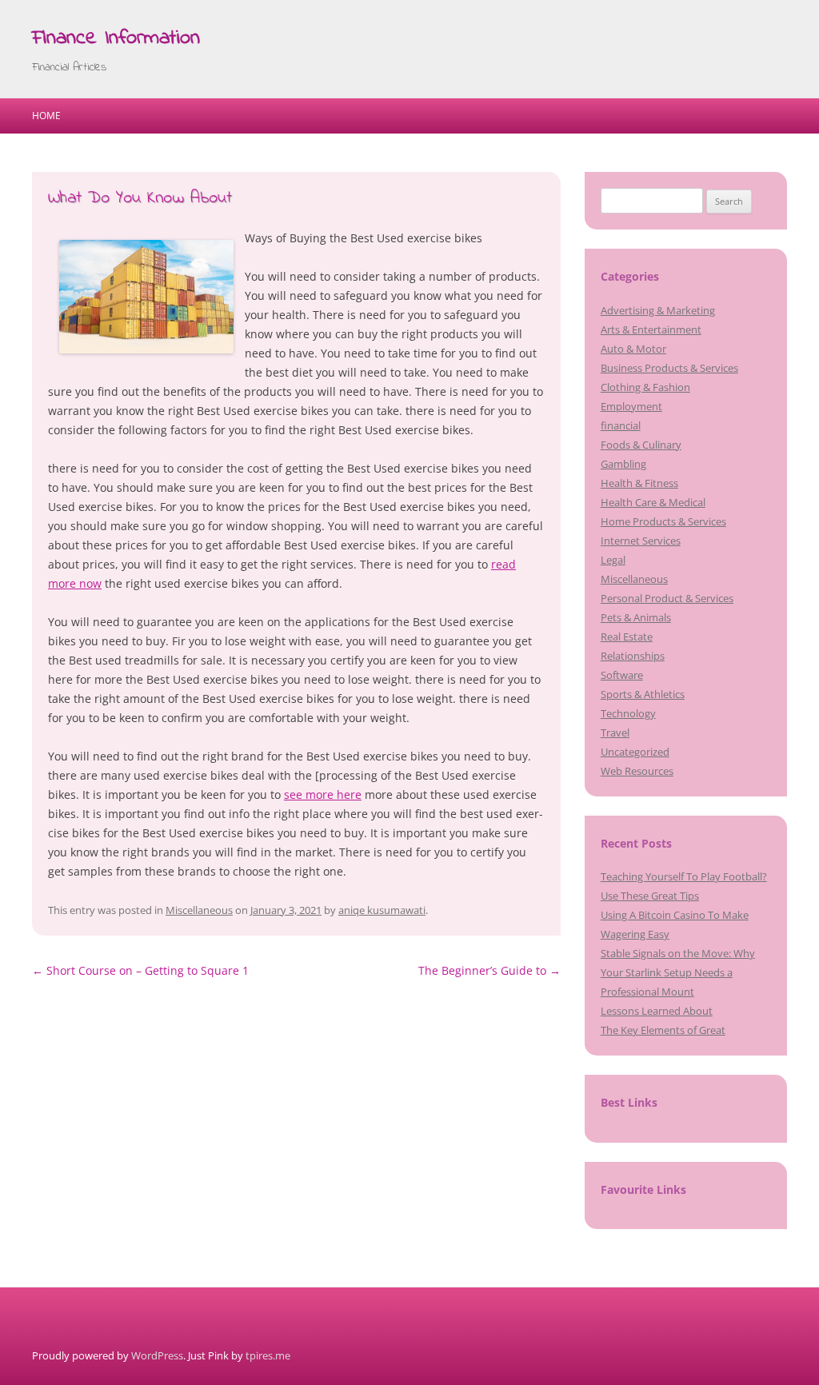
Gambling (623, 464)
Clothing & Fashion (645, 387)
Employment (631, 406)
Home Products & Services (663, 521)
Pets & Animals (636, 617)
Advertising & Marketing (658, 310)
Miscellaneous (199, 910)
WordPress (157, 1355)
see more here (323, 794)
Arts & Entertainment (651, 329)
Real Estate (627, 636)
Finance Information (116, 38)
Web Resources (637, 771)
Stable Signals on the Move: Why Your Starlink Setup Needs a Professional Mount (678, 972)
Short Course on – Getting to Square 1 (140, 970)
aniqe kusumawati (381, 910)
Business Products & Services (669, 368)
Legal (613, 560)
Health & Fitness (639, 483)
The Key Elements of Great (663, 1030)
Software (622, 675)
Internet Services (641, 540)
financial (621, 425)
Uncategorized (635, 751)
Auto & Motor (633, 348)
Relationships (633, 656)
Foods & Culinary (641, 444)
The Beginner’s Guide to (489, 970)
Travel (615, 732)
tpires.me (268, 1355)
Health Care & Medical (653, 502)
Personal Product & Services (667, 598)
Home (46, 115)
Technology (628, 713)
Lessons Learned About (657, 1011)
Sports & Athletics (643, 694)
